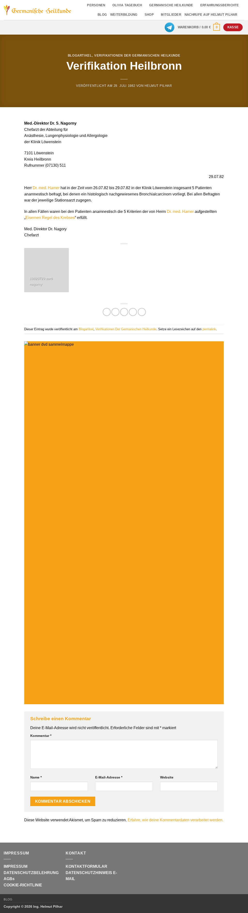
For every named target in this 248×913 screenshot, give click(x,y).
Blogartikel (80, 55)
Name (36, 777)
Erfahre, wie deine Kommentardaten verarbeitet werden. (175, 820)
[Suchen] (242, 14)
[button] (199, 27)
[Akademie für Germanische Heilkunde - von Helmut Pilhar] (37, 10)
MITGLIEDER (171, 14)
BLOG (102, 14)
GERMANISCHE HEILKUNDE (171, 5)
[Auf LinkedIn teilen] (142, 312)
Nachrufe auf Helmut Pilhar (211, 14)
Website (166, 777)
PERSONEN (96, 5)
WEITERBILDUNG (123, 14)
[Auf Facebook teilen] (107, 312)
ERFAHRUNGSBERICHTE (219, 5)
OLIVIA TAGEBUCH (127, 5)
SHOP (149, 14)
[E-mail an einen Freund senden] (124, 312)
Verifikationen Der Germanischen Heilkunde (137, 55)
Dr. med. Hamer (46, 188)
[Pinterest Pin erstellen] (133, 312)
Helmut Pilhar (158, 86)
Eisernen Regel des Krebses (50, 218)
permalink (209, 329)
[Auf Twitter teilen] (115, 312)
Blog (8, 899)
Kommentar (40, 736)
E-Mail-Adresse (108, 777)
